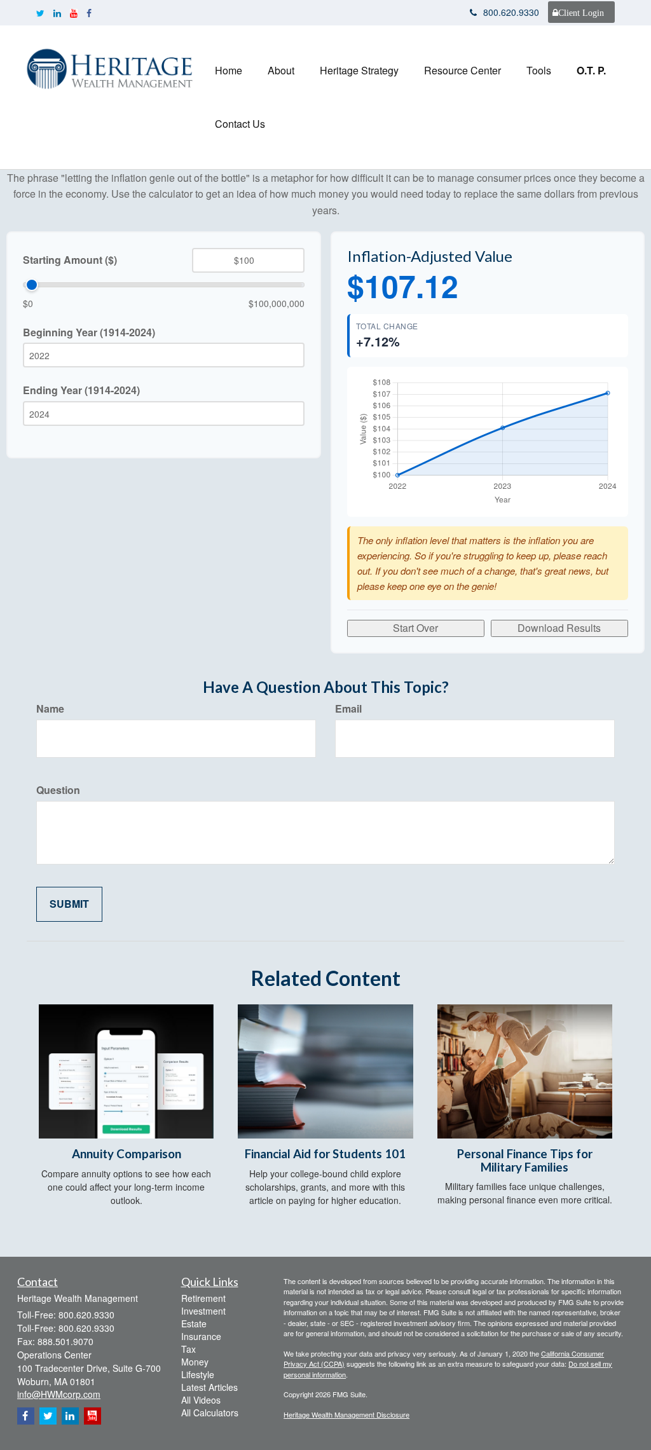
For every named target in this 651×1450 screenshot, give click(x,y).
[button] (281, 70)
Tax (188, 1349)
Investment (203, 1310)
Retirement (203, 1298)
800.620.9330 (511, 12)
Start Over (415, 627)
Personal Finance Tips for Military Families (525, 1160)
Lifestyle (197, 1374)
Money (195, 1361)
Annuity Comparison (126, 1154)
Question (58, 790)
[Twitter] (40, 12)
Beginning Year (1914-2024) (89, 332)
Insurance (201, 1336)
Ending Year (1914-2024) (81, 390)
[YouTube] (74, 12)
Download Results (559, 627)
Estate (194, 1323)
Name (50, 709)
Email (348, 709)
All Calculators (209, 1412)
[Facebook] (89, 12)
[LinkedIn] (57, 12)
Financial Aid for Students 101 (325, 1154)
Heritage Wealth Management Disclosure (346, 1414)
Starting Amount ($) (70, 260)
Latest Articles (209, 1387)
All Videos (201, 1399)
